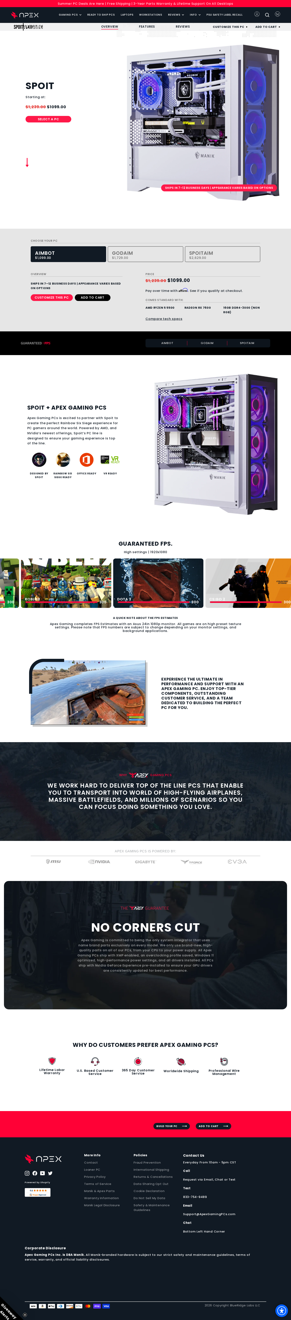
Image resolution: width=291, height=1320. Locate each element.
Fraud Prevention (147, 1162)
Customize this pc (228, 27)
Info (194, 15)
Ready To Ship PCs (101, 15)
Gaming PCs (68, 15)
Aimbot (45, 255)
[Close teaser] (25, 1315)
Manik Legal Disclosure (102, 1205)
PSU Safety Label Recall (224, 15)
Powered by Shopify (37, 1182)
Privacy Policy (95, 1177)
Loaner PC (92, 1170)
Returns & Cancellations (153, 1177)
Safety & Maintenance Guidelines (152, 1207)
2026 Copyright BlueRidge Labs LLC (232, 1305)
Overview (109, 26)
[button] (12, 1308)
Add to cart (266, 27)
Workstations (150, 15)
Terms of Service (97, 1184)
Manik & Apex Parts (99, 1191)
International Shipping (151, 1170)
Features (147, 26)
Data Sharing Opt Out (151, 1184)
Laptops (127, 15)
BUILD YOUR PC (166, 1126)
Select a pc (48, 119)
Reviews (174, 15)
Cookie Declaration (149, 1191)
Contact (91, 1162)
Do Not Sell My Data (149, 1198)
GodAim (122, 255)
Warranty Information (101, 1198)
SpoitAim (201, 255)
